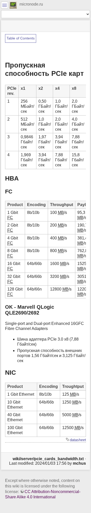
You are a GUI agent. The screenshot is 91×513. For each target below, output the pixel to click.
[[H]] (13, 5)
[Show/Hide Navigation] (4, 5)
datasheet (78, 440)
